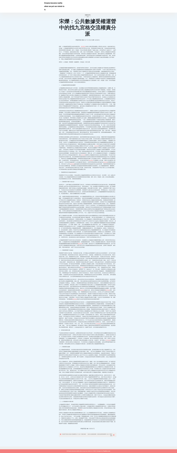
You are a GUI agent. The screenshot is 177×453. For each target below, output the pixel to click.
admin (97, 40)
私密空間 (96, 146)
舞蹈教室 (83, 46)
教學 (81, 409)
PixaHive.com (106, 451)
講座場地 (72, 164)
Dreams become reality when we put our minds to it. (54, 6)
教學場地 (107, 290)
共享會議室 (98, 323)
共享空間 (83, 155)
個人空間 (82, 267)
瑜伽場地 (82, 290)
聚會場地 (105, 162)
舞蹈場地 (80, 243)
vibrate (87, 15)
